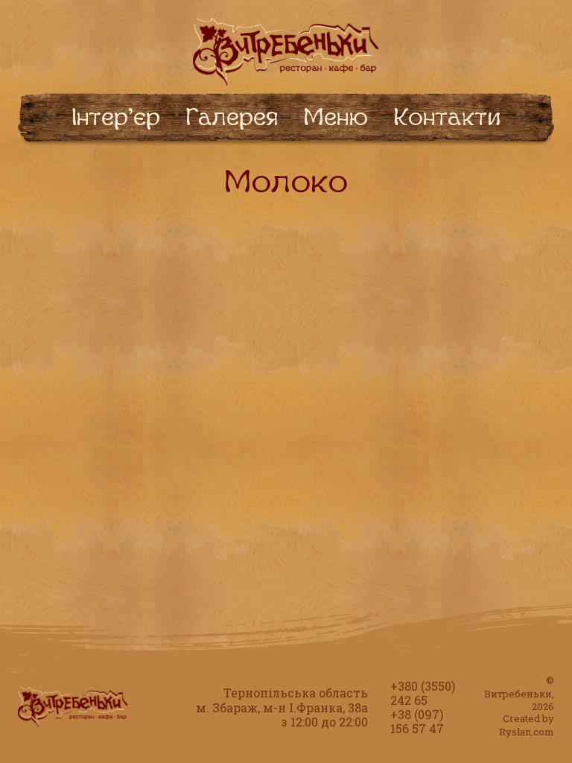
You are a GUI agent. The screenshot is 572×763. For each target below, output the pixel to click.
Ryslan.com (526, 731)
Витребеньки (518, 693)
